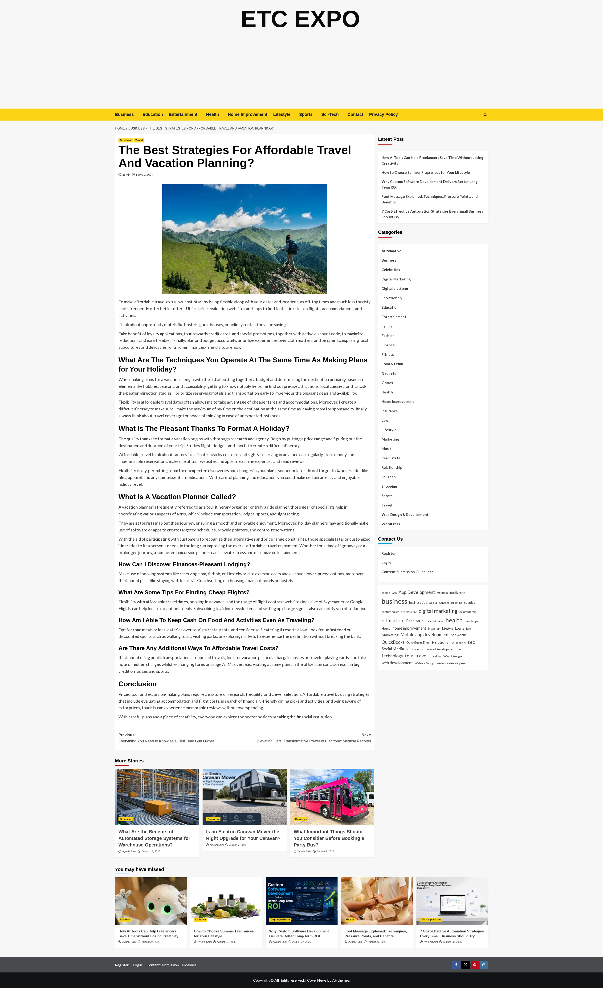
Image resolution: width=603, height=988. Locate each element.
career (433, 602)
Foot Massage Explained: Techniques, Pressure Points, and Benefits (430, 199)
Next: (314, 738)
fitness (438, 621)
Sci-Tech (330, 114)
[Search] (485, 114)
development (409, 611)
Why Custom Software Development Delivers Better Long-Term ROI (430, 184)
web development (397, 662)
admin (126, 174)
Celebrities (391, 269)
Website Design (425, 663)
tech (460, 649)
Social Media (393, 648)
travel (421, 655)
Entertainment (183, 114)
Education (153, 114)
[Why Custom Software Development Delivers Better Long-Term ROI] (302, 901)
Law (385, 420)
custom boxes (390, 612)
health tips (471, 621)
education (393, 620)
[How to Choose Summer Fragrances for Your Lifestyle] (226, 901)
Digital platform (395, 288)
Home (386, 628)
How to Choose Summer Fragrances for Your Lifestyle (426, 172)
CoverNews (316, 980)
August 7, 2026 (237, 844)
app (394, 592)
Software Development (438, 649)
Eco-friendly (392, 298)
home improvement (409, 628)
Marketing (390, 439)
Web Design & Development (405, 514)
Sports (306, 114)
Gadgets (389, 373)
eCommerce (467, 612)
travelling (435, 656)
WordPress (391, 524)
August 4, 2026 (325, 851)
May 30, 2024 (144, 174)
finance (426, 621)
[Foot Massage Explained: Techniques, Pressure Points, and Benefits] (377, 901)
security (461, 642)
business (394, 601)
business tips (418, 602)
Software (412, 649)
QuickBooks (393, 641)
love (468, 628)
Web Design (452, 656)
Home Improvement (247, 114)
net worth (458, 634)
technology (392, 655)
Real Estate (391, 458)
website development (452, 663)
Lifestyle (281, 114)
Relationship (392, 467)
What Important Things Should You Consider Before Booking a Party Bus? (329, 838)
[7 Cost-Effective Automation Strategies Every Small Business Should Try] (452, 901)
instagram (434, 628)
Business (124, 114)
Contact (355, 114)
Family (387, 326)
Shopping (389, 486)
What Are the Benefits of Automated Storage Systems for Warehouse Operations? (154, 838)
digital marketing (438, 611)
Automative (391, 251)
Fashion (388, 335)
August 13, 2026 (151, 851)
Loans (459, 628)
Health (212, 114)
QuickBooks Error (418, 642)
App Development (417, 592)
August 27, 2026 (151, 941)
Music (386, 448)
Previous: (166, 738)
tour (409, 655)
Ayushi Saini (129, 851)
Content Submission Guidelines (407, 571)
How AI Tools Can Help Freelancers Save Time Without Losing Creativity (432, 160)
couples (469, 602)
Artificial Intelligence (451, 592)
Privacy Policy (383, 114)
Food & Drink (392, 364)
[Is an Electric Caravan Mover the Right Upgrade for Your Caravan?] (245, 797)
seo (471, 641)
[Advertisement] (301, 73)
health (454, 620)
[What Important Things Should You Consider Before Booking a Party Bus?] (332, 797)
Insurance (390, 411)
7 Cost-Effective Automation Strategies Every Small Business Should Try (432, 214)
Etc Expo (300, 19)
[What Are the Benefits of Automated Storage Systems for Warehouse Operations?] (157, 797)
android (386, 592)
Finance (388, 345)
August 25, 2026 (452, 941)
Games (387, 383)
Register (389, 553)
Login (386, 562)
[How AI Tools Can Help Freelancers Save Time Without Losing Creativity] (151, 901)
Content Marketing (450, 602)
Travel (139, 140)
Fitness (388, 354)
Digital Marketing (396, 279)
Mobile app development (424, 634)
